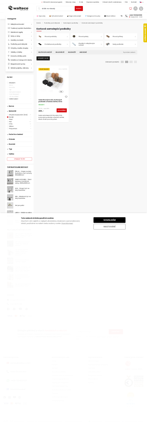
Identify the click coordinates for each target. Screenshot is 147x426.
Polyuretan (20, 129)
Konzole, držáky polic (18, 56)
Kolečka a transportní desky (21, 60)
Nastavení (110, 226)
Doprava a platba (92, 2)
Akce (20, 85)
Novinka (20, 87)
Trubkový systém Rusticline (21, 28)
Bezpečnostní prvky (18, 64)
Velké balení (20, 99)
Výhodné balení (20, 92)
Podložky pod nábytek (19, 44)
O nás (81, 2)
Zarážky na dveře (17, 40)
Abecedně (83, 52)
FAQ (126, 2)
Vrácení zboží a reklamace (112, 2)
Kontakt (134, 2)
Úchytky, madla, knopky (19, 48)
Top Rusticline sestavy (17, 167)
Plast (20, 119)
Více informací (67, 223)
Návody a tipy (71, 2)
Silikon (20, 126)
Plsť (20, 122)
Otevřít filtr (43, 58)
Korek (20, 117)
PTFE (20, 124)
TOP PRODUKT (20, 94)
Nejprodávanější (45, 52)
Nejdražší (72, 52)
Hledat (79, 8)
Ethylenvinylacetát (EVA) (20, 115)
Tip (20, 90)
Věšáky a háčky (16, 52)
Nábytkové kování (17, 24)
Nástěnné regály (17, 32)
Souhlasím (110, 220)
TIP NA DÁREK (20, 97)
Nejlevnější (60, 52)
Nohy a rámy (15, 36)
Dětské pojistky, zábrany (20, 68)
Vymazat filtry (19, 159)
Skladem (20, 83)
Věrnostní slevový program (52, 2)
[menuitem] (41, 16)
